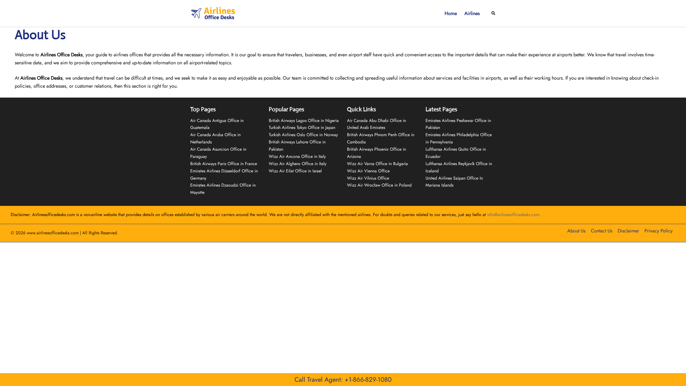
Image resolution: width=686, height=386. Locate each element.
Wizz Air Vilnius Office (368, 178)
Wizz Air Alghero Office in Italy (297, 164)
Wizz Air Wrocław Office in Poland (379, 185)
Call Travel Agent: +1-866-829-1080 (343, 379)
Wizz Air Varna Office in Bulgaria (377, 164)
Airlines (472, 13)
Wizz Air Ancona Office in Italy (297, 156)
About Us (576, 230)
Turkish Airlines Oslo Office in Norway (303, 135)
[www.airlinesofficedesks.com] (213, 13)
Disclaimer (628, 230)
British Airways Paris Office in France (223, 164)
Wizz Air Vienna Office (368, 171)
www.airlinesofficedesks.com (53, 233)
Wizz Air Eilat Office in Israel (295, 171)
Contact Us (601, 230)
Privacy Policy (658, 230)
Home (451, 13)
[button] (493, 13)
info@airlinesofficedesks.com (513, 214)
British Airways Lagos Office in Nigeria (304, 120)
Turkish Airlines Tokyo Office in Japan (302, 127)
